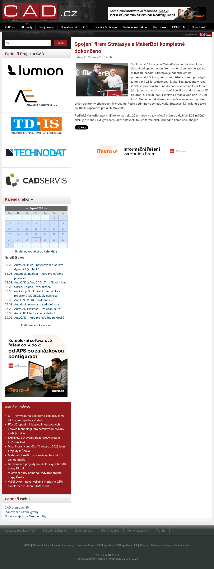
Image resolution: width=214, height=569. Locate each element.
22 (54, 234)
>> (45, 208)
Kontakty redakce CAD (20, 530)
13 (36, 229)
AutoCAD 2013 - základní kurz (34, 300)
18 (18, 234)
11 (18, 229)
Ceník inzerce (110, 530)
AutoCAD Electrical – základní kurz (37, 308)
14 (45, 229)
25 (18, 239)
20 (36, 234)
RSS (28, 545)
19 (27, 234)
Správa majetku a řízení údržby (25, 516)
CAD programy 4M (17, 507)
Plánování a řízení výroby (21, 512)
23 (63, 234)
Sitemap (144, 545)
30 (63, 239)
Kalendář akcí (84, 530)
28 (45, 239)
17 (9, 234)
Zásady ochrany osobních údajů (170, 545)
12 (27, 229)
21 (45, 234)
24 (9, 239)
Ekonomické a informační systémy (53, 545)
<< (27, 208)
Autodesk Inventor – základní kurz (36, 304)
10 (9, 229)
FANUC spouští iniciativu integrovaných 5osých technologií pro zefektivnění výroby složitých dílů (36, 429)
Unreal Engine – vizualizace (32, 286)
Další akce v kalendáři (36, 325)
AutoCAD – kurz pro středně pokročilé (39, 317)
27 (36, 239)
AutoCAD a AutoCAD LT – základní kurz (40, 282)
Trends (160, 530)
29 (54, 239)
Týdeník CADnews (55, 530)
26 (27, 239)
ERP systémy (124, 545)
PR (136, 545)
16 (63, 229)
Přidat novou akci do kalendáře (36, 251)
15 (54, 229)
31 (9, 245)
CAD (96, 555)
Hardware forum (85, 545)
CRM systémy (105, 545)
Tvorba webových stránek (91, 558)
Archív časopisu (137, 530)
